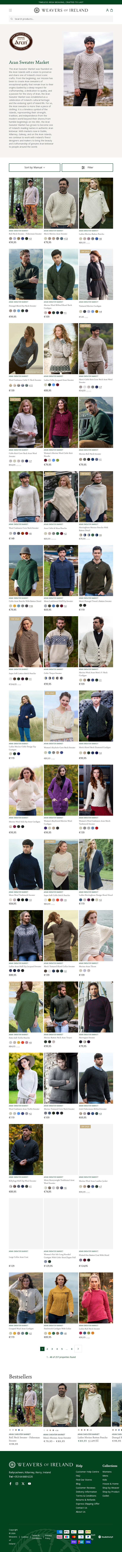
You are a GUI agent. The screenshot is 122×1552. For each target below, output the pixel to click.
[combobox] (31, 793)
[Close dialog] (116, 742)
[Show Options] (53, 793)
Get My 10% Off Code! (31, 800)
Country (12, 787)
